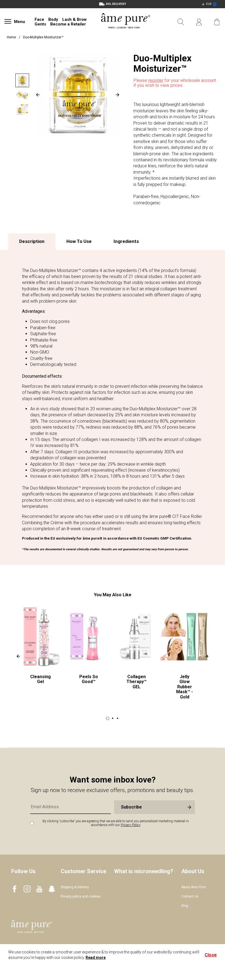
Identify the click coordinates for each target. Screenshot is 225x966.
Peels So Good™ (88, 679)
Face (39, 19)
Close (211, 955)
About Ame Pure (193, 887)
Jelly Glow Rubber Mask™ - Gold (184, 687)
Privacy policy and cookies (81, 896)
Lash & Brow (74, 19)
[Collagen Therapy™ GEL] (137, 636)
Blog (184, 906)
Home (11, 37)
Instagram (27, 888)
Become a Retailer (68, 24)
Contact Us (189, 896)
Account (199, 22)
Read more (96, 957)
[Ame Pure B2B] (125, 35)
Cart (217, 22)
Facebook (14, 888)
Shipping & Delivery (75, 887)
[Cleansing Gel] (40, 636)
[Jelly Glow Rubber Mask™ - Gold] (185, 636)
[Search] (180, 22)
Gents (40, 24)
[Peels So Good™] (88, 636)
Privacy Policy (130, 825)
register (155, 80)
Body (53, 19)
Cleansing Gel (40, 679)
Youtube (39, 888)
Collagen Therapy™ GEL (136, 681)
